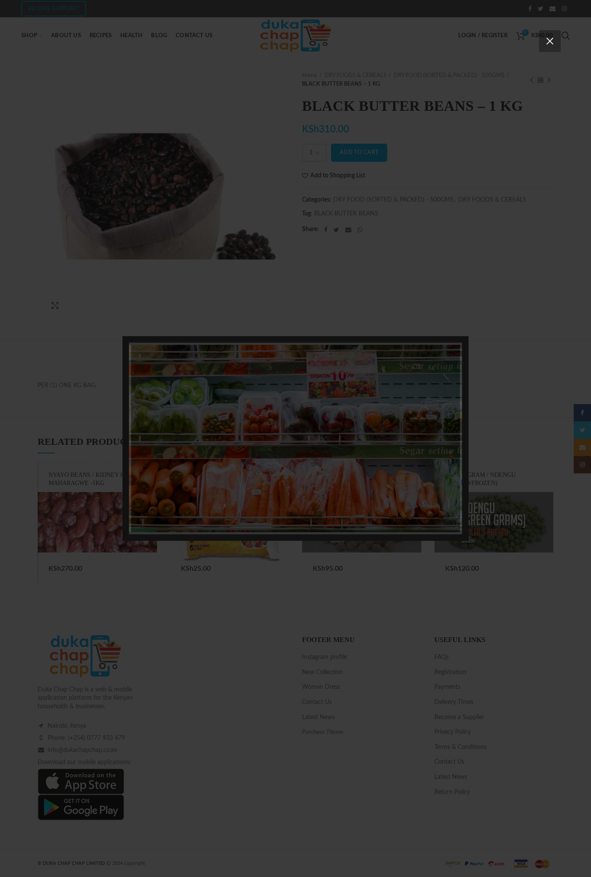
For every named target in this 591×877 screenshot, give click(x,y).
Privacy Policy (344, 497)
